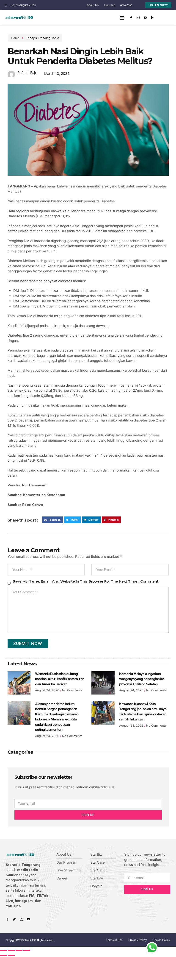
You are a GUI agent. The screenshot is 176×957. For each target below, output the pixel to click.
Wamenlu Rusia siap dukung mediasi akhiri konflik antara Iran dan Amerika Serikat (59, 679)
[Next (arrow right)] (11, 955)
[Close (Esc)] (3, 950)
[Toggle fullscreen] (19, 950)
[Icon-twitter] (14, 919)
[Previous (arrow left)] (3, 955)
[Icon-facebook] (131, 18)
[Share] (11, 950)
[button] (122, 17)
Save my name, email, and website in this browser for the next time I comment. (86, 581)
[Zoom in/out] (26, 950)
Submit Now (27, 643)
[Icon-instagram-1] (138, 18)
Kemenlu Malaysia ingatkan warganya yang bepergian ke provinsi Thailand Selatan (141, 679)
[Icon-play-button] (152, 18)
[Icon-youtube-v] (145, 18)
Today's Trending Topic (42, 38)
